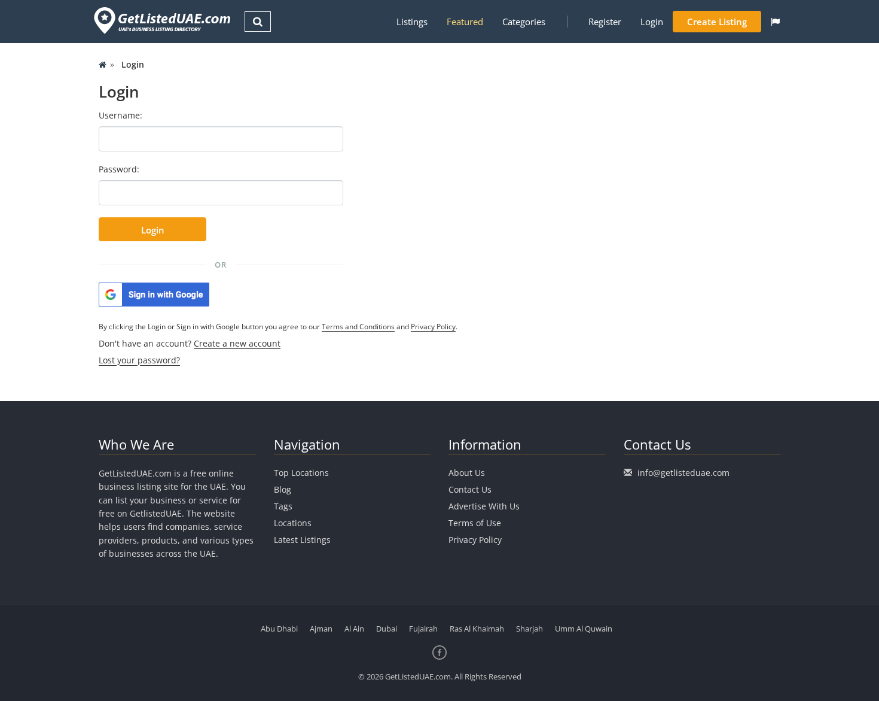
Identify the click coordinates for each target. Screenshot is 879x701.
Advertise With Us (484, 506)
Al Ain (354, 628)
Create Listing (717, 22)
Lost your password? (139, 360)
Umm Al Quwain (583, 628)
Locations (293, 523)
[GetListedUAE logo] (161, 21)
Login (651, 22)
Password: (119, 169)
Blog (282, 489)
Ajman (321, 628)
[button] (775, 21)
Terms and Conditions (358, 326)
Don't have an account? (189, 343)
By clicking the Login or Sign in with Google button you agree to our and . (278, 326)
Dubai (386, 628)
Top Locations (301, 472)
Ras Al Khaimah (477, 628)
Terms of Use (474, 523)
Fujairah (423, 628)
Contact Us (470, 489)
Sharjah (529, 628)
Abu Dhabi (279, 628)
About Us (466, 472)
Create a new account (237, 343)
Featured (465, 22)
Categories (523, 22)
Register (604, 22)
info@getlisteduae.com (683, 472)
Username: (120, 115)
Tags (283, 506)
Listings (412, 22)
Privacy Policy (433, 326)
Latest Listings (302, 539)
